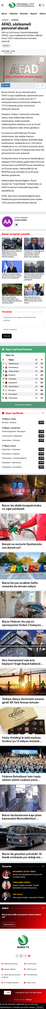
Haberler (4, 20)
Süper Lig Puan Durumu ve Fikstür (11, 976)
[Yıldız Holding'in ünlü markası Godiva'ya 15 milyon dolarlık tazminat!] (23, 720)
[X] (21, 956)
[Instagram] (25, 956)
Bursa (4, 14)
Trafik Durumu (32, 969)
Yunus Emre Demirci (21, 882)
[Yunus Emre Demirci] (6, 885)
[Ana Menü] (2, 5)
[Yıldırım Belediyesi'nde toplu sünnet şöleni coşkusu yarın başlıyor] (23, 759)
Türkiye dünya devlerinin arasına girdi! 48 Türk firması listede (23, 701)
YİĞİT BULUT (18, 894)
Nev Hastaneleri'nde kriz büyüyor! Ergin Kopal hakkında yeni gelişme (22, 662)
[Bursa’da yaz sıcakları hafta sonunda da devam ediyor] (23, 565)
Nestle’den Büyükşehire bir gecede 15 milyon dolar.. (27, 876)
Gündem (13, 14)
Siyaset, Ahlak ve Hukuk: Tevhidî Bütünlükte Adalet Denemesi (26, 886)
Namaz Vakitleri (10, 969)
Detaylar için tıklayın (23, 405)
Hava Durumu (32, 964)
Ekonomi (24, 14)
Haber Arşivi (31, 983)
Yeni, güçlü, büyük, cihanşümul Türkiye (28, 897)
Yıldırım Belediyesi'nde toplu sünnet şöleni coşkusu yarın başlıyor (21, 778)
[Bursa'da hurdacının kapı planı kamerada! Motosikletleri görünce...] (23, 798)
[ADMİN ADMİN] (7, 222)
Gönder (6, 336)
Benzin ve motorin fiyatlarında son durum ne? (22, 546)
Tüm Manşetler (32, 975)
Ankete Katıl (8, 925)
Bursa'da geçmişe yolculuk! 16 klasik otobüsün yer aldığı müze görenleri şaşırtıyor (22, 856)
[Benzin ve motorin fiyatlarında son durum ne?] (23, 527)
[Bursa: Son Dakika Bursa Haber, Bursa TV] (21, 5)
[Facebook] (17, 956)
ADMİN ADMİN (21, 220)
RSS (8, 992)
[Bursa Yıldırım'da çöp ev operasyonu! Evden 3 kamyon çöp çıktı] (23, 604)
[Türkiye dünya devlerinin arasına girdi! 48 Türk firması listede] (23, 682)
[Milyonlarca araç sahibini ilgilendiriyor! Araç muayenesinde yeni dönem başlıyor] (12, 244)
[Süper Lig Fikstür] (43, 413)
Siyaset (33, 14)
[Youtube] (29, 956)
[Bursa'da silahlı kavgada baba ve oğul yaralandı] (23, 488)
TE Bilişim (28, 999)
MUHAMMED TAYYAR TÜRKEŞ (24, 871)
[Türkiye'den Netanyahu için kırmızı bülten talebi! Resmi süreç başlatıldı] (12, 267)
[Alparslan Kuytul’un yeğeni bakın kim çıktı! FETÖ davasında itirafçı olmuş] (34, 290)
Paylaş (6, 85)
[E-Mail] (16, 225)
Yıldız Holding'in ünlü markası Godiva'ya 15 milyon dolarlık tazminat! (21, 739)
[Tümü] (43, 866)
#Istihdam (6, 45)
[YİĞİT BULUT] (6, 896)
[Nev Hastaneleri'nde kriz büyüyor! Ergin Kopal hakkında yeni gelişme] (23, 643)
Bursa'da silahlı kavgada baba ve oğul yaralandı (21, 507)
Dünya (43, 14)
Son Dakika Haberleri (11, 983)
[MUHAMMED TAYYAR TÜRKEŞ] (6, 874)
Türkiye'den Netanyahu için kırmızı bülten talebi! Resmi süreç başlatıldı (11, 276)
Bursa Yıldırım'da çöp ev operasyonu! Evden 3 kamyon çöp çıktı (21, 623)
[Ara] (43, 5)
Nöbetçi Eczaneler (11, 964)
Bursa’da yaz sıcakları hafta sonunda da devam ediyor (20, 585)
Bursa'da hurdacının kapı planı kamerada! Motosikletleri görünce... (22, 817)
